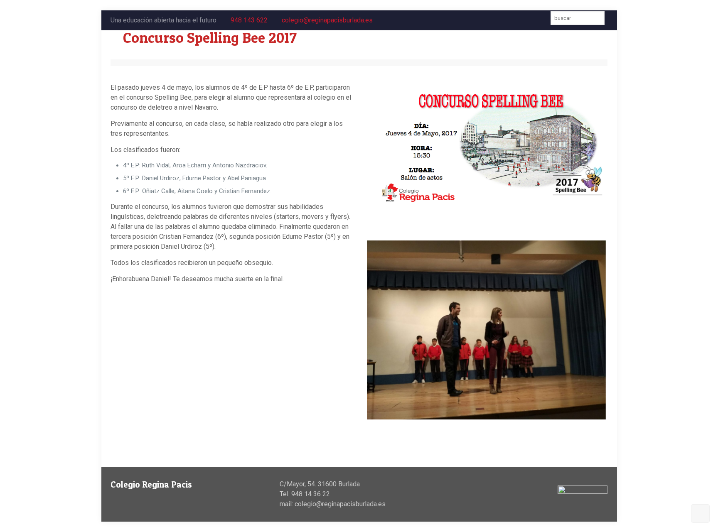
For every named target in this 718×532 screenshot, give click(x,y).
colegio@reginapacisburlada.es (327, 20)
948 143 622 (249, 20)
